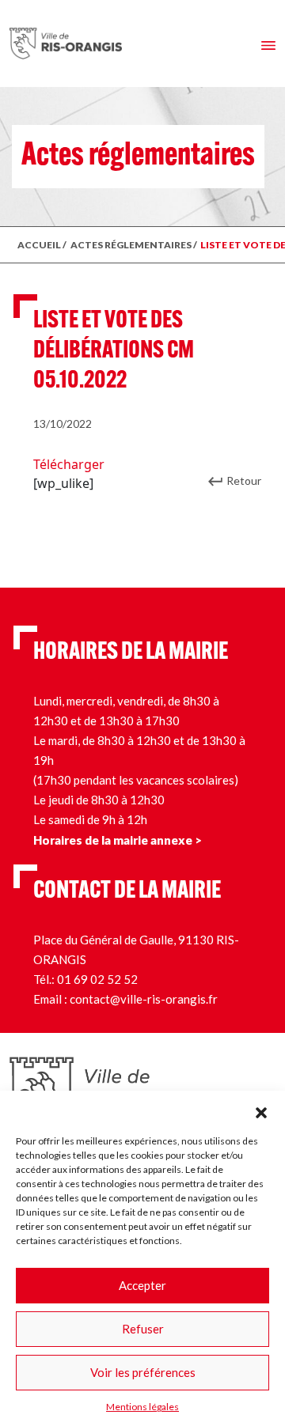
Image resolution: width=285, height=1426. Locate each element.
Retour (243, 480)
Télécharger (68, 464)
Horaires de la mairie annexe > (117, 840)
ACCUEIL (39, 245)
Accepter (142, 1285)
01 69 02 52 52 (97, 979)
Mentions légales (142, 1407)
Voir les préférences (143, 1372)
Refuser (143, 1329)
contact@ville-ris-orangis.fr (144, 999)
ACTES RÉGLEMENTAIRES (131, 245)
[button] (261, 1110)
